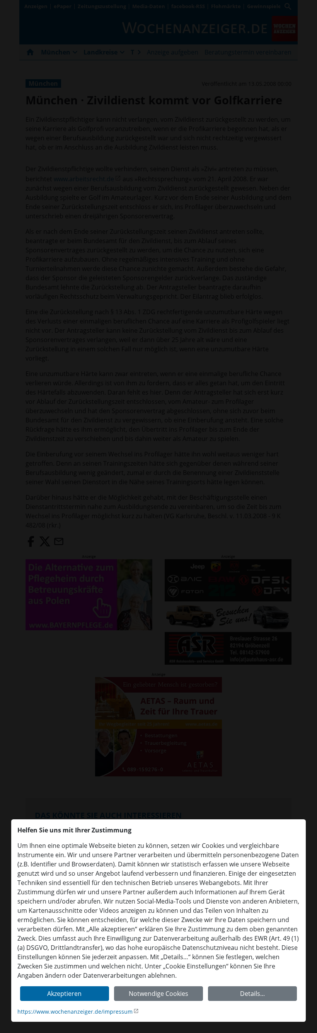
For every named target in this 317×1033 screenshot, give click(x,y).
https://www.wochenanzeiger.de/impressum (75, 1011)
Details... (252, 993)
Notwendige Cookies (158, 993)
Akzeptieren (64, 993)
